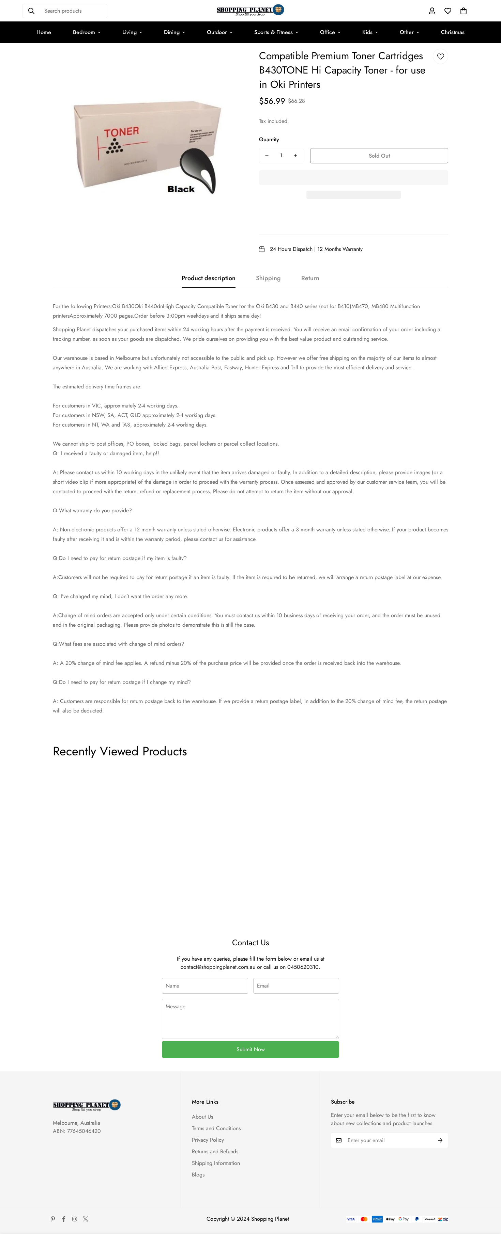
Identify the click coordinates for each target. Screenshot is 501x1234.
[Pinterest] (53, 1219)
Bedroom (84, 32)
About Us (202, 1117)
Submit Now (251, 1049)
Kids (367, 32)
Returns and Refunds (215, 1151)
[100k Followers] (74, 1219)
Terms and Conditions (216, 1128)
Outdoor (217, 32)
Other (407, 32)
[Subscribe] (440, 1140)
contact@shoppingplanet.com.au (218, 967)
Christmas (453, 32)
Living (129, 32)
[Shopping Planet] (250, 10)
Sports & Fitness (273, 32)
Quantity (269, 139)
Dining (172, 32)
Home (43, 32)
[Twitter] (85, 1219)
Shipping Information (216, 1163)
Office (327, 32)
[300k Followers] (63, 1219)
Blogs (198, 1175)
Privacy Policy (208, 1140)
